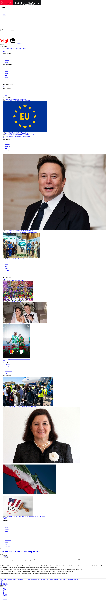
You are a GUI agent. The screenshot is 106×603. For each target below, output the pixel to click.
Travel (6, 535)
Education (7, 529)
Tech (3, 17)
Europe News (7, 366)
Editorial (6, 542)
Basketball (7, 270)
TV (3, 26)
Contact (4, 25)
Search (1, 29)
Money (6, 75)
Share (1, 581)
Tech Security (7, 144)
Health (4, 16)
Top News (7, 55)
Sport (4, 18)
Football (6, 264)
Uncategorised (7, 546)
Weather (6, 533)
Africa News (7, 364)
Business (6, 77)
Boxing (6, 268)
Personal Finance (8, 79)
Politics (4, 14)
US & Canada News (8, 371)
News (6, 544)
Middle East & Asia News (9, 368)
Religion (6, 527)
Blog (3, 24)
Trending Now (7, 146)
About (4, 23)
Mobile (6, 148)
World (4, 19)
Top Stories (7, 57)
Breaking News (8, 540)
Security (6, 522)
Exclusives (7, 60)
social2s (5, 585)
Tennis (6, 266)
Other (6, 272)
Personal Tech (7, 141)
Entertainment (5, 20)
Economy (4, 15)
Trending (6, 73)
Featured (6, 62)
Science (6, 531)
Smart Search (5, 599)
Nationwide (5, 518)
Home (4, 22)
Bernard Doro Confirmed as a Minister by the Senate (20, 552)
